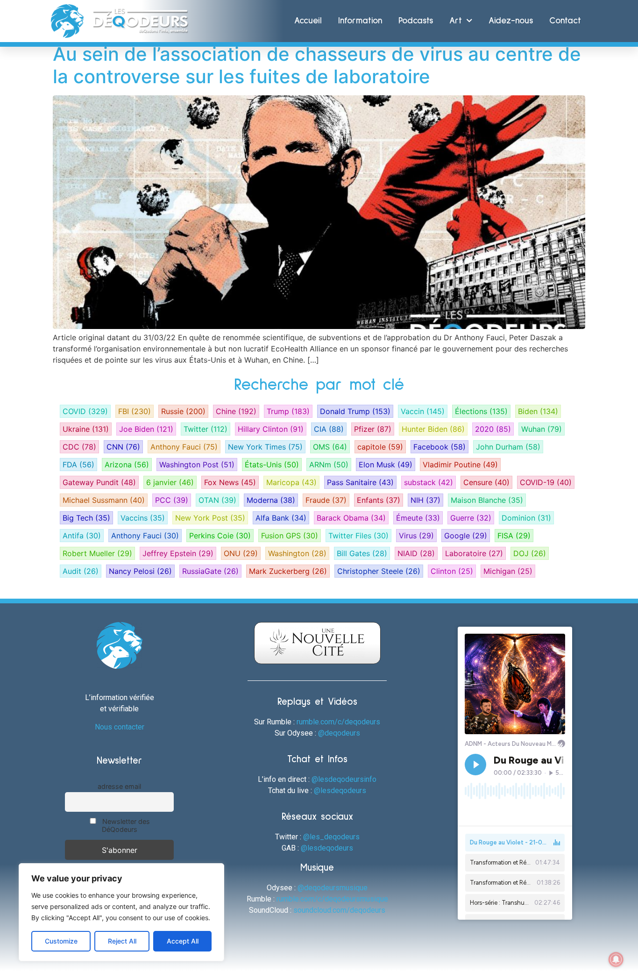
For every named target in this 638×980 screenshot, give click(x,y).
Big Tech (86, 518)
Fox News (230, 482)
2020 (493, 429)
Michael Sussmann (104, 500)
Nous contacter (119, 726)
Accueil (308, 20)
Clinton (452, 571)
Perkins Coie (220, 535)
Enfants (378, 500)
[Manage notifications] (616, 959)
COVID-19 (546, 482)
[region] (121, 912)
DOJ (529, 553)
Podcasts (415, 20)
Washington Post (196, 464)
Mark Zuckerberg (288, 571)
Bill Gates (362, 553)
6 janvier (170, 482)
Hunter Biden (433, 429)
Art (455, 20)
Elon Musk (385, 464)
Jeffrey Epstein (177, 553)
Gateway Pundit (99, 482)
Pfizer (372, 429)
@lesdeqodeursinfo (344, 779)
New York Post (210, 518)
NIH (425, 500)
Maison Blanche (487, 500)
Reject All (122, 941)
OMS (330, 447)
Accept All (182, 941)
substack (428, 482)
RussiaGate (210, 571)
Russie (183, 411)
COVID (85, 411)
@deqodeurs (339, 733)
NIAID (416, 553)
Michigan (507, 571)
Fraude (326, 500)
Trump (288, 411)
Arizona (127, 464)
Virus (416, 535)
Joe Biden (146, 429)
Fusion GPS (289, 535)
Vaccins (143, 518)
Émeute (418, 518)
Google (465, 535)
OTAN (217, 500)
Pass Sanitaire (360, 482)
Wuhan (541, 429)
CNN (123, 447)
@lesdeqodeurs (340, 790)
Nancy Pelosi (140, 571)
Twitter (205, 429)
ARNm (328, 464)
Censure (486, 482)
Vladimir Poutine (460, 464)
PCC (171, 500)
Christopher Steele (378, 571)
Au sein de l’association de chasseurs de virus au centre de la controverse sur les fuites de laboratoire (317, 65)
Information (360, 20)
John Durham (508, 447)
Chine (236, 411)
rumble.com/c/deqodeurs (338, 721)
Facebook (439, 447)
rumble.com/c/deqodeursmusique (332, 898)
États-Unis (272, 464)
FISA (514, 535)
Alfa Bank (280, 518)
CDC (79, 447)
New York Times (265, 447)
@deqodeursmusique (333, 887)
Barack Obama (351, 518)
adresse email (119, 786)
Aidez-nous (511, 20)
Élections (481, 411)
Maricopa (291, 482)
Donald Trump (355, 411)
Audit (81, 571)
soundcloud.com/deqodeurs (339, 910)
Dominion (526, 518)
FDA (78, 464)
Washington (297, 553)
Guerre (470, 518)
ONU (241, 553)
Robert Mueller (97, 553)
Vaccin (423, 411)
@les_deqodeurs (331, 836)
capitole (380, 447)
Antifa (82, 535)
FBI (134, 411)
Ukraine (86, 429)
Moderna (271, 500)
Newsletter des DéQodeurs (125, 825)
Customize (61, 941)
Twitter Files (358, 535)
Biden (538, 411)
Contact (565, 20)
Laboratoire (474, 553)
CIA (329, 429)
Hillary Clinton (271, 429)
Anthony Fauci (184, 447)
